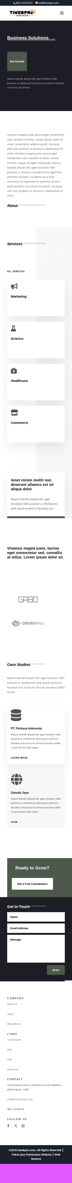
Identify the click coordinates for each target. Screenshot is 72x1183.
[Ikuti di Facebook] (8, 1126)
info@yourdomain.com (20, 1099)
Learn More (19, 757)
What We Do (14, 1024)
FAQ (9, 1059)
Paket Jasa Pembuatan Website (32, 1154)
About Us (12, 1004)
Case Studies (14, 1039)
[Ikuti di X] (16, 1126)
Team (10, 1014)
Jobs (9, 1049)
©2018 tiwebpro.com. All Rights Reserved (35, 1150)
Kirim (55, 970)
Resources (12, 1069)
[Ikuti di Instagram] (23, 1126)
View (14, 822)
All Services (16, 271)
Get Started (17, 61)
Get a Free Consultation (32, 884)
